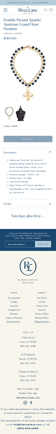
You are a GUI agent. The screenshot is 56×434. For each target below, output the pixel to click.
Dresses (14, 313)
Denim (14, 301)
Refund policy (14, 321)
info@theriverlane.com (28, 397)
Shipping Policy (42, 321)
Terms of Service (14, 317)
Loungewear (14, 309)
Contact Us (42, 305)
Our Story (42, 297)
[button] (46, 10)
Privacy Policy (42, 313)
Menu (5, 10)
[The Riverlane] (28, 10)
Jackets (14, 305)
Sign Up (43, 244)
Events (42, 301)
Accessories (14, 297)
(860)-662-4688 (27, 428)
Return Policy (42, 317)
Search (42, 309)
